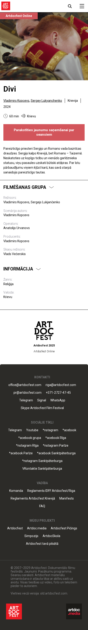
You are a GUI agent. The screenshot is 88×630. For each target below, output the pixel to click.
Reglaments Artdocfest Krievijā (33, 498)
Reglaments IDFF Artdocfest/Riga (51, 491)
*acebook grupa (29, 438)
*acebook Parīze (21, 453)
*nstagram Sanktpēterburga (42, 461)
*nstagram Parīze (55, 445)
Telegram (15, 430)
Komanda (16, 491)
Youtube (32, 430)
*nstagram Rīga (27, 445)
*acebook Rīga (55, 438)
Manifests (66, 498)
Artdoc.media (36, 528)
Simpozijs (31, 536)
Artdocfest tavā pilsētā (42, 543)
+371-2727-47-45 (58, 392)
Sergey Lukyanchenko (46, 100)
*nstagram (50, 430)
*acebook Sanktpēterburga (56, 453)
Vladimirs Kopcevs (16, 100)
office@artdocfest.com (24, 385)
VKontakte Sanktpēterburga (42, 468)
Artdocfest (15, 528)
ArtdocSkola (51, 536)
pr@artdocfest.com (28, 392)
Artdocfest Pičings (64, 528)
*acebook (69, 430)
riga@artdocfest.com (61, 385)
